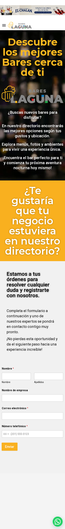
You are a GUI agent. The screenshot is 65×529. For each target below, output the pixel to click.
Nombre (6, 382)
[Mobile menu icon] (4, 25)
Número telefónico (15, 426)
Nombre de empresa (15, 390)
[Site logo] (20, 25)
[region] (32, 10)
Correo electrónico (15, 408)
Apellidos (39, 382)
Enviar (9, 447)
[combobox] (6, 434)
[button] (58, 522)
